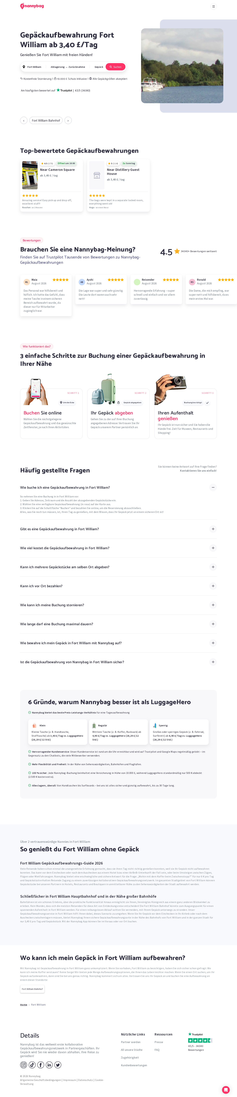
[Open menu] (213, 6)
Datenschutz (85, 1080)
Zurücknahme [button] (77, 66)
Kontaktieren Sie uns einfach (198, 470)
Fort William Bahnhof (46, 120)
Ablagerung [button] (57, 66)
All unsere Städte (132, 1050)
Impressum (69, 1080)
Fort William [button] (34, 66)
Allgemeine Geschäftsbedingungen (40, 1080)
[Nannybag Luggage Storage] (34, 6)
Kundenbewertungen (134, 1065)
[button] (226, 1090)
